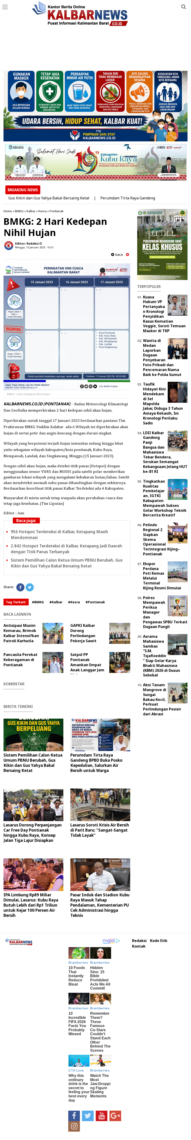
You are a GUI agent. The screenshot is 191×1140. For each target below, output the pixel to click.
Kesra (42, 211)
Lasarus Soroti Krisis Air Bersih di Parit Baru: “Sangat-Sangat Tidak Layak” (99, 830)
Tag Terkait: (16, 602)
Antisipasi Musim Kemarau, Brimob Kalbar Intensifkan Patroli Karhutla (21, 633)
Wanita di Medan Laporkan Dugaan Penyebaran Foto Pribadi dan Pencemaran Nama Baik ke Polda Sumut (162, 357)
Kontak (139, 946)
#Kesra (74, 602)
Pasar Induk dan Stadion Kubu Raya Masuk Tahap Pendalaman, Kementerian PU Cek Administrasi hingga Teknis (100, 905)
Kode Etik (158, 940)
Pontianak (57, 211)
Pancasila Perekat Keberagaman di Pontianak (20, 659)
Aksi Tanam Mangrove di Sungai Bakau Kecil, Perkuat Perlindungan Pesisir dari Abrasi (162, 699)
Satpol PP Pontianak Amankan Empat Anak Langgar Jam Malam (87, 665)
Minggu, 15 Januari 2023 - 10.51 (34, 247)
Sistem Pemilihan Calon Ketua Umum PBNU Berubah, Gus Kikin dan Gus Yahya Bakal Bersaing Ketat (32, 762)
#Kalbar (55, 602)
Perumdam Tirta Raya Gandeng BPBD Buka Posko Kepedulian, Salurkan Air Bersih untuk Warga (96, 762)
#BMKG (38, 602)
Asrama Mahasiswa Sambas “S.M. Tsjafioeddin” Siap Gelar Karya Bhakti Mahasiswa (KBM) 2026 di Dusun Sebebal (161, 656)
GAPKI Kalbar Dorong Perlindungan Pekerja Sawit (83, 633)
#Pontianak (95, 602)
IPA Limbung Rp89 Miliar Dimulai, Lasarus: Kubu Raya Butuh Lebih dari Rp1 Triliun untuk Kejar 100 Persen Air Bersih (30, 905)
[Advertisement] (95, 35)
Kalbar (31, 211)
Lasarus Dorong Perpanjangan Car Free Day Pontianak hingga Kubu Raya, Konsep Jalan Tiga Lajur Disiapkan (32, 832)
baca (118, 254)
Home (7, 211)
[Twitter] (30, 587)
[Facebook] (20, 587)
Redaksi (139, 940)
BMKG (19, 211)
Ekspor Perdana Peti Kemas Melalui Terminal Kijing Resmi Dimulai (162, 575)
